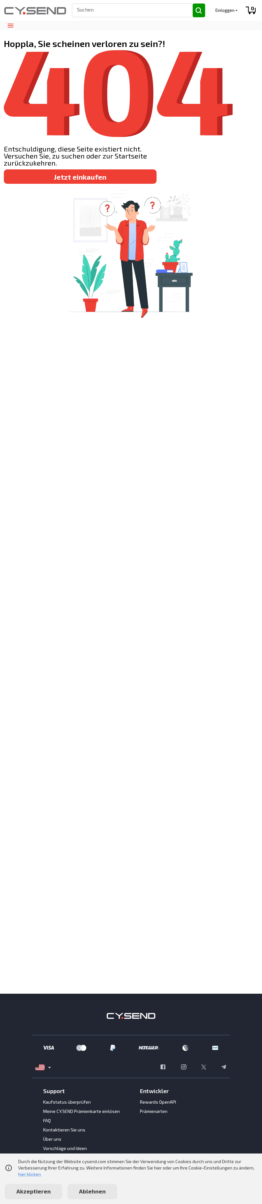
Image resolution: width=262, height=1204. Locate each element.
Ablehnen (92, 1191)
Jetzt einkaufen (80, 177)
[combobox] (129, 9)
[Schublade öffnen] (10, 25)
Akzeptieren (33, 1191)
